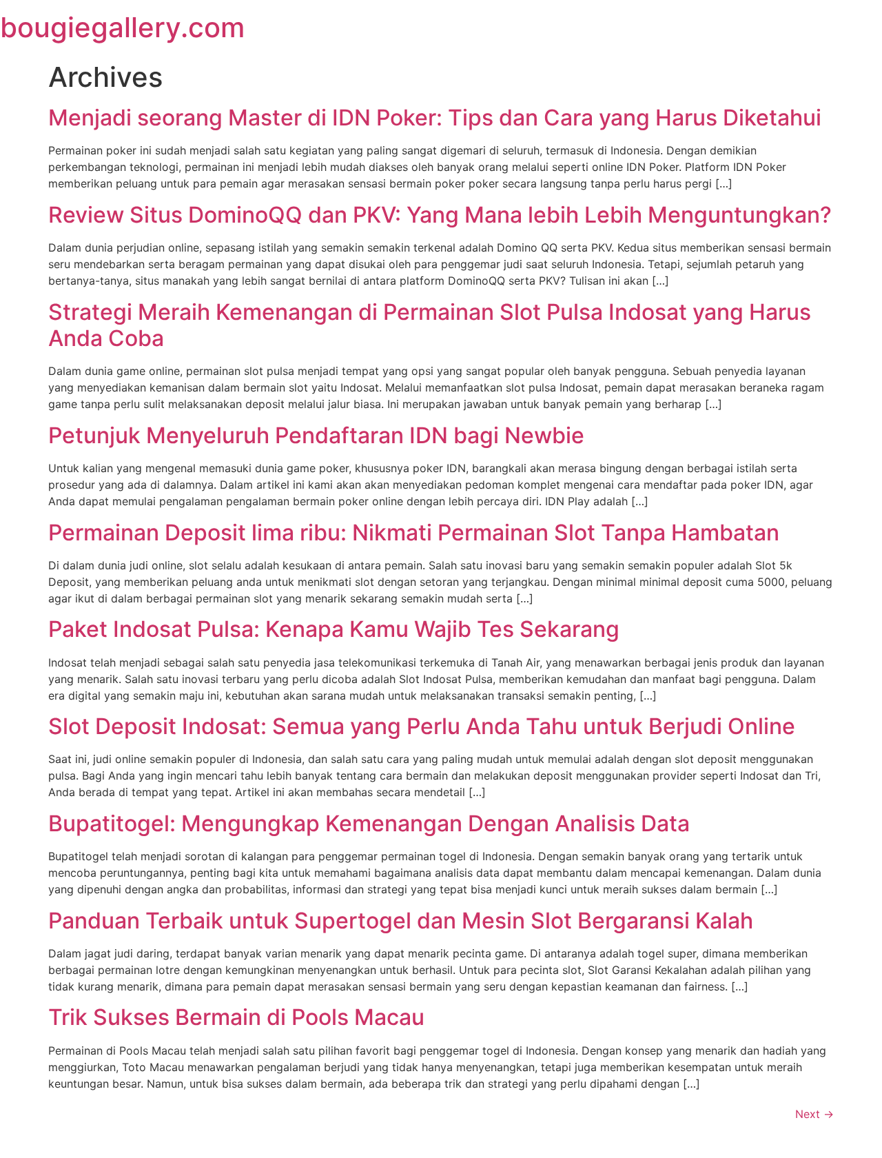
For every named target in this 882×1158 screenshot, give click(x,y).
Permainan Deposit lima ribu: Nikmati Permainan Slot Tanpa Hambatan (413, 532)
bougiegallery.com (122, 27)
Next (814, 1114)
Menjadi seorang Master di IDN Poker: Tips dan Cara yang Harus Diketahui (434, 117)
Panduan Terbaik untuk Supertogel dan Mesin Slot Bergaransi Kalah (400, 920)
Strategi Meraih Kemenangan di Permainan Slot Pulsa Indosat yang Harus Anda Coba (429, 325)
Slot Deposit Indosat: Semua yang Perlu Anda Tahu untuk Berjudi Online (421, 726)
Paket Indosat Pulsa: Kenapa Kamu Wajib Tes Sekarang (333, 629)
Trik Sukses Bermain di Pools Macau (236, 1017)
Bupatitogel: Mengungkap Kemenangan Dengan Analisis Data (369, 823)
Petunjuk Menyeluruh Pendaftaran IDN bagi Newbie (316, 435)
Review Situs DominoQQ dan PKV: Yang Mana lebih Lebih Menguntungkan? (440, 214)
